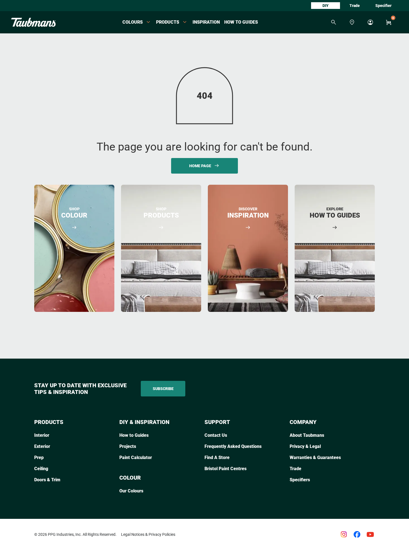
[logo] (33, 22)
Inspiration (206, 22)
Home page (200, 166)
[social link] (343, 534)
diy (325, 5)
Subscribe (163, 388)
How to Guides (241, 22)
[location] (352, 22)
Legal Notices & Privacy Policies (148, 534)
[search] (333, 22)
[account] (370, 22)
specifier (383, 5)
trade (354, 5)
